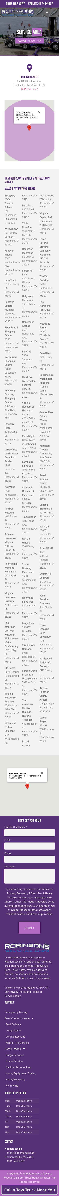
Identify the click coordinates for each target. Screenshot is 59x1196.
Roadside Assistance (17, 1018)
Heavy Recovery (15, 1079)
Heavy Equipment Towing (21, 1073)
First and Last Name (15, 827)
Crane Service (14, 1061)
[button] (29, 128)
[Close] (39, 112)
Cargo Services (15, 1055)
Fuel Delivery (13, 1024)
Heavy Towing (13, 1048)
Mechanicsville (29, 77)
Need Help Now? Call (20, 3)
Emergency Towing (16, 1012)
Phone (8, 853)
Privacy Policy (17, 991)
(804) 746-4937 (43, 3)
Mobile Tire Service (17, 1042)
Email (7, 840)
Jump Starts (13, 1030)
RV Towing (12, 1085)
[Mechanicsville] (29, 68)
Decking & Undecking (18, 1067)
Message (9, 866)
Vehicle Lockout (15, 1036)
